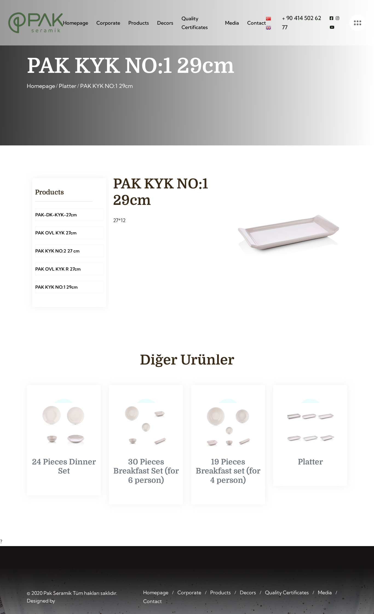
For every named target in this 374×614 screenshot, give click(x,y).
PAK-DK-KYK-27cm (56, 214)
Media (232, 23)
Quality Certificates (195, 22)
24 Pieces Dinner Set (64, 467)
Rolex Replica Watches (165, 610)
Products (138, 23)
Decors (165, 23)
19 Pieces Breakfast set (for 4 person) (228, 471)
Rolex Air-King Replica (218, 610)
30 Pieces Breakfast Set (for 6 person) (146, 471)
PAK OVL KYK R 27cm (58, 269)
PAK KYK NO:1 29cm (106, 85)
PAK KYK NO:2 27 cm (57, 251)
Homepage (75, 23)
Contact (256, 23)
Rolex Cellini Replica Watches (278, 610)
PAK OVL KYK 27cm (56, 233)
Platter (67, 85)
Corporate (108, 23)
